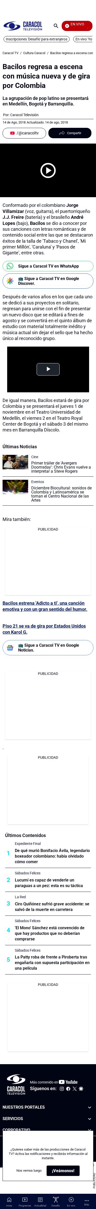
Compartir (74, 133)
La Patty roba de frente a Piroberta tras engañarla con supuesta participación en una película (52, 963)
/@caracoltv (28, 133)
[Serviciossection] (89, 1119)
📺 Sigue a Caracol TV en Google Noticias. (48, 648)
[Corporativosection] (89, 1130)
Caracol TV (10, 53)
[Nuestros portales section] (89, 1107)
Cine (34, 457)
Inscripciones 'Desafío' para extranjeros (36, 39)
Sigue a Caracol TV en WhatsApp (48, 266)
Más (86, 1204)
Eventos (37, 482)
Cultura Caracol (34, 53)
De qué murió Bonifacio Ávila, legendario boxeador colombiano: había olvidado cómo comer (52, 856)
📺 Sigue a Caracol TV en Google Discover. (48, 281)
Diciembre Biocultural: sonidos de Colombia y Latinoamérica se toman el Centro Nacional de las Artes (61, 494)
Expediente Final (28, 844)
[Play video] (48, 170)
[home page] (23, 25)
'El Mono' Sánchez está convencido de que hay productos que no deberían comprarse (49, 933)
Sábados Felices (27, 873)
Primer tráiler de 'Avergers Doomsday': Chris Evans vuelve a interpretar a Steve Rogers (61, 467)
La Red (20, 897)
